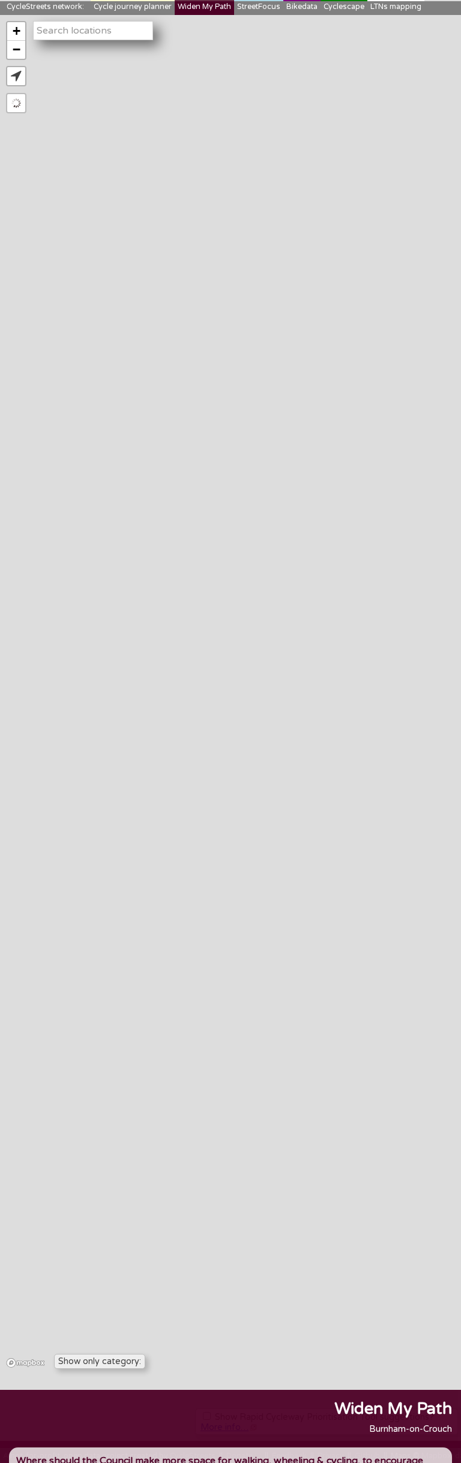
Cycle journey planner (133, 6)
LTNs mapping (395, 6)
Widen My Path (204, 6)
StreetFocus (258, 6)
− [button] (16, 49)
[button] (16, 76)
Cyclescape (344, 6)
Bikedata (302, 6)
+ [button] (16, 30)
